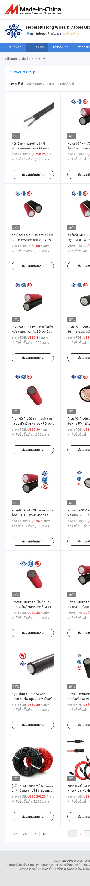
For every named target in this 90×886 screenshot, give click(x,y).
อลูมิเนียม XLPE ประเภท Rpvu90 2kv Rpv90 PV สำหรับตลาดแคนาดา (33, 699)
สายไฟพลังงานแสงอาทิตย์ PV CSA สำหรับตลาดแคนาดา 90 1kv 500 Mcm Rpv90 (32, 240)
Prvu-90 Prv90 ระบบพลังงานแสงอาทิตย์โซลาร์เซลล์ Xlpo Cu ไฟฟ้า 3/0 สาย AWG (32, 423)
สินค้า (40, 47)
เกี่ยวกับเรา (61, 47)
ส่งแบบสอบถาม (33, 174)
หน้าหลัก (15, 47)
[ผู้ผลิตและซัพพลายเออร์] (34, 9)
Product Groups (25, 72)
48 (44, 834)
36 (34, 834)
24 (25, 834)
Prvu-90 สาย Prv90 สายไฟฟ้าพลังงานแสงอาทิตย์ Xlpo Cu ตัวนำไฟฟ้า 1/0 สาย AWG (32, 331)
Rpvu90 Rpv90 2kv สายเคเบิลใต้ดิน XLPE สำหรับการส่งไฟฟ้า (32, 515)
